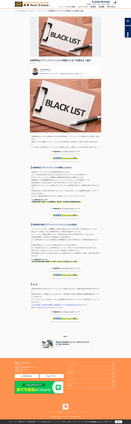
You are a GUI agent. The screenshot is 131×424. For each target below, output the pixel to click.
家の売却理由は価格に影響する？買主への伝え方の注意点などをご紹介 (54, 261)
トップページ (71, 363)
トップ (61, 6)
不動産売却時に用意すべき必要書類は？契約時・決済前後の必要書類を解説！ (57, 201)
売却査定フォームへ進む (65, 158)
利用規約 (60, 412)
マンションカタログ (50, 412)
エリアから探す (70, 6)
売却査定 (93, 6)
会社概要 (101, 6)
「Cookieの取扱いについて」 (95, 421)
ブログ (69, 376)
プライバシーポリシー (71, 412)
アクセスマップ (71, 381)
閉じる (118, 421)
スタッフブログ (83, 6)
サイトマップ (83, 412)
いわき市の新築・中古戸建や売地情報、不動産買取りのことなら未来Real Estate (53, 305)
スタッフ (69, 368)
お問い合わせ (111, 6)
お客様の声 (70, 372)
